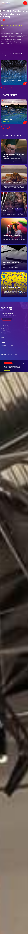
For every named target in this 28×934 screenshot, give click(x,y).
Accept (8, 363)
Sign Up (7, 319)
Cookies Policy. (7, 370)
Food (2, 337)
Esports (3, 335)
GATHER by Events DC (7, 345)
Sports (3, 330)
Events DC (4, 348)
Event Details (5, 47)
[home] (5, 3)
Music (3, 328)
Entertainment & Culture (7, 332)
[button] (25, 3)
